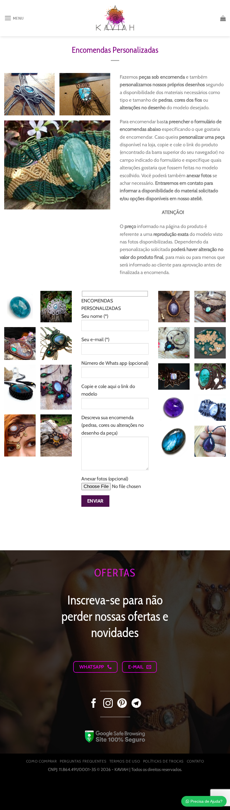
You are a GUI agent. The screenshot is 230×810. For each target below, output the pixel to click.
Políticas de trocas (163, 761)
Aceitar (171, 792)
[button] (14, 18)
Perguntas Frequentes (83, 761)
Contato (195, 761)
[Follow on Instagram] (108, 704)
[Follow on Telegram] (136, 704)
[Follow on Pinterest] (122, 704)
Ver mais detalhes (28, 798)
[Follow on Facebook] (93, 704)
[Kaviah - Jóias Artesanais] (115, 18)
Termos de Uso (124, 761)
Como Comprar (41, 761)
